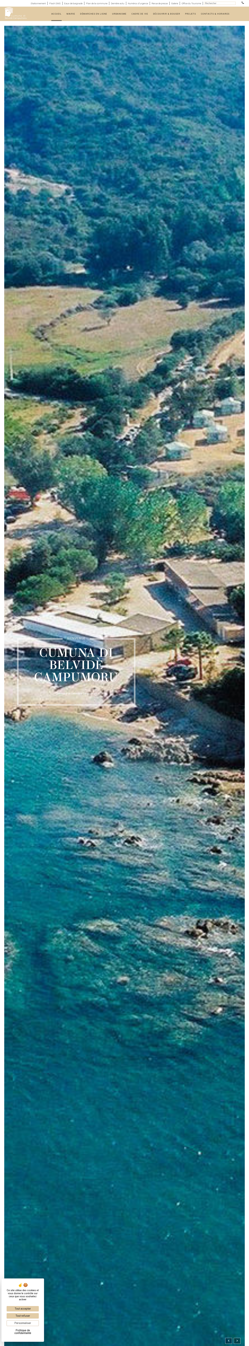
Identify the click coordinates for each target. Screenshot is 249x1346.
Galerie (174, 3)
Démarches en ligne (93, 14)
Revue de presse (160, 3)
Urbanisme (119, 14)
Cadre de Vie (139, 14)
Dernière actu (117, 3)
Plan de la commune (96, 3)
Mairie (71, 14)
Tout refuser (23, 1315)
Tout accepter (23, 1308)
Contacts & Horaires (215, 14)
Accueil (56, 14)
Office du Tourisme (191, 3)
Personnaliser (22, 1323)
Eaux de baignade (73, 3)
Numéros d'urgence (138, 3)
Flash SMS (55, 3)
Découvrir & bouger (166, 14)
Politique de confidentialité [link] (22, 1332)
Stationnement (38, 3)
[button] (228, 1341)
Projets (190, 14)
